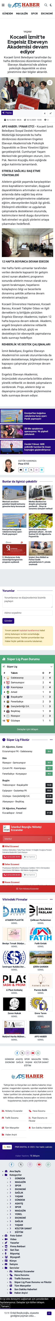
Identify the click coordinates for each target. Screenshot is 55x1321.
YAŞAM (27, 31)
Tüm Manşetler (12, 1128)
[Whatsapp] (38, 1053)
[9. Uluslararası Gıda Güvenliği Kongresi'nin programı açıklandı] (14, 548)
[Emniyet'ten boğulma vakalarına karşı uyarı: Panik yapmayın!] (14, 520)
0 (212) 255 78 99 (13, 857)
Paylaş (9, 112)
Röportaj (14, 1253)
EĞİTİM (27, 1065)
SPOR (34, 13)
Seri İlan (14, 1250)
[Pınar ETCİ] (9, 465)
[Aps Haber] (23, 4)
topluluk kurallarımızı (29, 630)
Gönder (8, 620)
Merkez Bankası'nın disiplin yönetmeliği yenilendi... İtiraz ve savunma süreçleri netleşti (41, 505)
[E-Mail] (20, 469)
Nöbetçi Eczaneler (14, 1111)
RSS (8, 1147)
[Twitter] (31, 469)
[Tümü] (51, 899)
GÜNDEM (7, 13)
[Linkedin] (41, 469)
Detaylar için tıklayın (27, 729)
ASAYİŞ (19, 1059)
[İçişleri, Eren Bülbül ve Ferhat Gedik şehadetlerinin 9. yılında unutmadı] (41, 548)
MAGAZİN (22, 13)
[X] (22, 1053)
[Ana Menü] (3, 5)
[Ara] (46, 5)
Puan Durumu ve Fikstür (38, 1119)
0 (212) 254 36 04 (13, 875)
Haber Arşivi (11, 1134)
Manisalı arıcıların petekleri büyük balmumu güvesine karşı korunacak (13, 503)
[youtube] (39, 1164)
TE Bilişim (35, 1156)
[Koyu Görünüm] (51, 5)
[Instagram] (36, 469)
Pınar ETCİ (23, 463)
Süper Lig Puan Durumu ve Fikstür (32, 1282)
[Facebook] (26, 469)
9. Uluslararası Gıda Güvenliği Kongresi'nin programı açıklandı (12, 559)
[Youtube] (32, 1053)
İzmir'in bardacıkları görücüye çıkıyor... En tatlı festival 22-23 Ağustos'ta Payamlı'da (40, 533)
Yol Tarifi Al (30, 857)
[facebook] (11, 1164)
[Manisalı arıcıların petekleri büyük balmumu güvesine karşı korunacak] (14, 492)
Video (13, 1239)
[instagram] (29, 1164)
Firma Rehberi (17, 1246)
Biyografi (15, 1257)
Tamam (5, 1306)
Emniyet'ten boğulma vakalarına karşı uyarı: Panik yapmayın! (12, 531)
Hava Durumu (39, 1111)
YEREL (46, 1059)
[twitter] (20, 1164)
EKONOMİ (47, 13)
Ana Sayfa (15, 1171)
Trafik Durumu (11, 1118)
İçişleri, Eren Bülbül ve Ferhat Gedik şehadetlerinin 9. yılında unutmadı (39, 560)
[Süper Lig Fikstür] (51, 739)
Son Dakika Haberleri (42, 1128)
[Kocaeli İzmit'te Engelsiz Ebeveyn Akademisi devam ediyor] (27, 93)
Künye (13, 1260)
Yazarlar (14, 1242)
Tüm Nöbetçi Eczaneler (29, 889)
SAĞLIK (19, 1062)
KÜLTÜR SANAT (41, 1062)
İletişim (14, 1264)
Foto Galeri (16, 1235)
